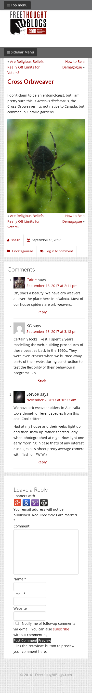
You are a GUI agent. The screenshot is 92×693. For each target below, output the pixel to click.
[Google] (26, 502)
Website (20, 608)
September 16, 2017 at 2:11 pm (52, 285)
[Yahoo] (35, 502)
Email (19, 594)
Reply (42, 312)
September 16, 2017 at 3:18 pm (52, 331)
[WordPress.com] (44, 502)
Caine (31, 280)
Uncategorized (22, 251)
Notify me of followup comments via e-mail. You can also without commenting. (44, 629)
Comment (21, 526)
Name (19, 579)
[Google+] (17, 502)
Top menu (18, 5)
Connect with (24, 495)
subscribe (61, 629)
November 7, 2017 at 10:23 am (51, 400)
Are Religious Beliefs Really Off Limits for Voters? (25, 67)
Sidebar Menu (22, 52)
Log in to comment (59, 251)
